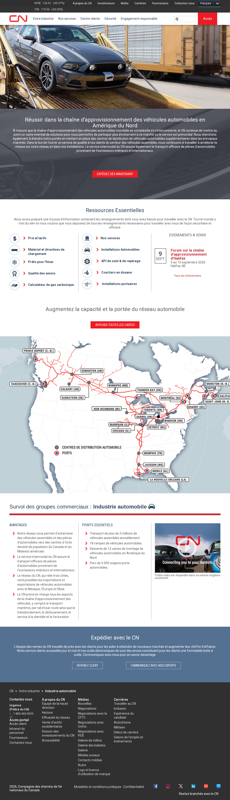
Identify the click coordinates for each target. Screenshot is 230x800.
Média (124, 3)
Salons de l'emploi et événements (128, 739)
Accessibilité (51, 740)
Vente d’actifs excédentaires (52, 724)
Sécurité (110, 18)
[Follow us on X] (181, 786)
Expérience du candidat (124, 715)
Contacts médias (90, 760)
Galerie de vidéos (90, 740)
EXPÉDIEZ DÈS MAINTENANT (115, 174)
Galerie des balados (92, 745)
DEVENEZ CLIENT (87, 665)
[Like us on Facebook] (156, 786)
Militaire (119, 727)
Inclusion (120, 708)
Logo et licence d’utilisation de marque (94, 772)
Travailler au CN (125, 703)
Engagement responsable (139, 18)
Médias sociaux (89, 755)
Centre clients (90, 18)
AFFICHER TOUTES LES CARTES (115, 325)
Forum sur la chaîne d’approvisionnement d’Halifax (189, 254)
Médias (83, 699)
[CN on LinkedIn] (193, 786)
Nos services (67, 18)
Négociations (87, 708)
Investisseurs (106, 3)
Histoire (47, 712)
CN (11, 691)
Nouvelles (85, 703)
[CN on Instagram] (168, 786)
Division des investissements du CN (58, 733)
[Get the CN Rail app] (219, 786)
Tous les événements (187, 275)
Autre (82, 765)
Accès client (18, 724)
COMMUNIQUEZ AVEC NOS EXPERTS (153, 665)
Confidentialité (133, 787)
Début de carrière (126, 732)
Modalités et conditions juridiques (97, 787)
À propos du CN (82, 3)
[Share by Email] (206, 786)
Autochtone (122, 722)
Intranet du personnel (17, 731)
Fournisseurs (160, 3)
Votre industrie (43, 18)
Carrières (140, 3)
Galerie (83, 750)
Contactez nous (185, 3)
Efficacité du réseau (56, 717)
